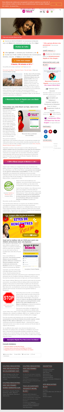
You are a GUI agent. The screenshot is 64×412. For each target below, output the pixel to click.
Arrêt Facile (6, 305)
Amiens (7, 391)
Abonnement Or (47, 374)
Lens (7, 375)
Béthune (5, 377)
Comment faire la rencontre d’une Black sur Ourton (18, 348)
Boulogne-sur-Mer (10, 374)
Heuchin (38, 143)
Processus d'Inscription (48, 369)
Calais (4, 374)
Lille (4, 391)
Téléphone (33, 402)
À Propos (45, 390)
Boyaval (5, 145)
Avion (18, 377)
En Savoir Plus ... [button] (14, 6)
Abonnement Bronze (48, 377)
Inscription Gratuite (47, 371)
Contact (45, 395)
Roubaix (17, 391)
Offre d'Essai (46, 372)
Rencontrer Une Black (8, 70)
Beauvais (16, 394)
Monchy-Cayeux (11, 145)
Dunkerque (5, 392)
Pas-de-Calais (28, 70)
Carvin (5, 379)
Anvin (34, 143)
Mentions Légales (47, 396)
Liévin (4, 375)
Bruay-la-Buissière (12, 377)
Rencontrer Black (8, 354)
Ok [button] (56, 4)
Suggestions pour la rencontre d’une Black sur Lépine (18, 349)
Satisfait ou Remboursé (33, 404)
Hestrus (19, 145)
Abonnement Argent (48, 375)
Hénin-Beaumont (13, 375)
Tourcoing (12, 391)
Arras (17, 374)
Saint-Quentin (10, 394)
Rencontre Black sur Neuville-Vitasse (14, 346)
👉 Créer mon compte (22, 60)
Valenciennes (6, 395)
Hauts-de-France (19, 70)
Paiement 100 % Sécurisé (29, 394)
